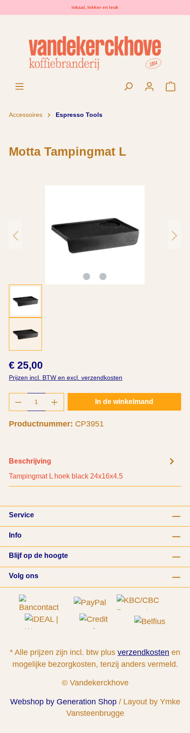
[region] (95, 268)
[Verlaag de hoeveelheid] (18, 402)
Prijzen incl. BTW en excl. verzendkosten (65, 377)
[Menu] (19, 86)
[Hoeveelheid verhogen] (55, 402)
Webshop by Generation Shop (63, 701)
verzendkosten (143, 652)
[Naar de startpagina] (95, 53)
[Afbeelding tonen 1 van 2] (86, 276)
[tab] (93, 468)
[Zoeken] (128, 86)
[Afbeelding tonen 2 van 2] (102, 276)
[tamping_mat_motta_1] (94, 234)
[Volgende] (174, 235)
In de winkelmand (124, 401)
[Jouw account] (149, 86)
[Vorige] (15, 235)
